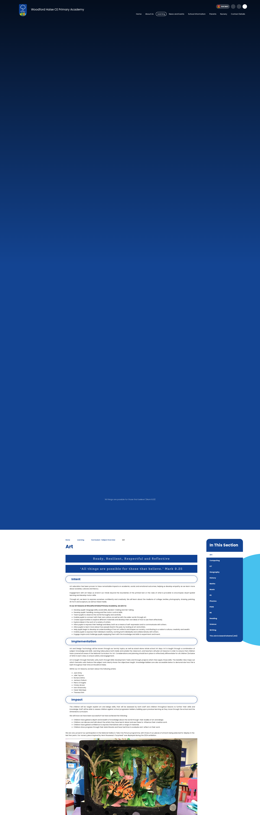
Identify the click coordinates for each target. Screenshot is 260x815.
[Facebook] (233, 6)
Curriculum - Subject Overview (103, 540)
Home (68, 540)
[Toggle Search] (245, 6)
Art (123, 540)
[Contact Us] (239, 6)
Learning (80, 540)
